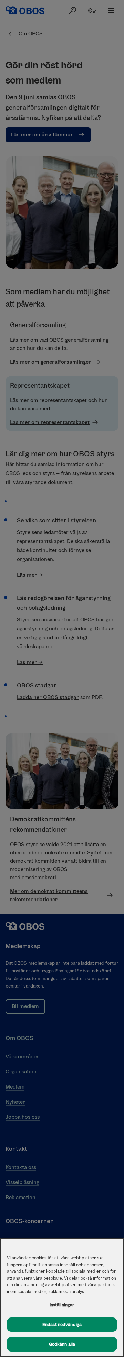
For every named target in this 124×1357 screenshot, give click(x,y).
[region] (62, 1297)
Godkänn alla (62, 1344)
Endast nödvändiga (62, 1324)
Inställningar (62, 1305)
